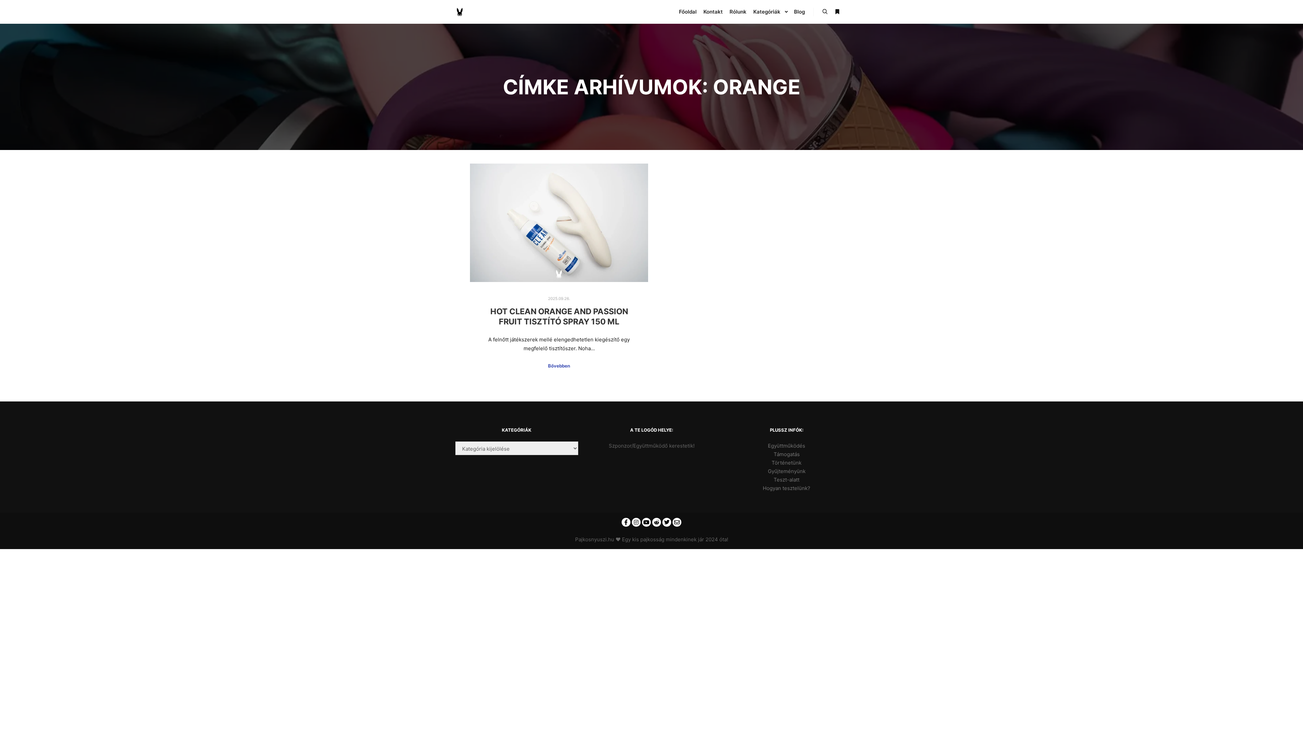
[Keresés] (825, 11)
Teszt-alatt (786, 479)
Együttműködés (786, 446)
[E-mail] (677, 522)
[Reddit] (656, 522)
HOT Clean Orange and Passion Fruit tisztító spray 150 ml (559, 316)
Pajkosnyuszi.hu (594, 539)
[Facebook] (626, 522)
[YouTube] (646, 522)
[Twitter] (666, 522)
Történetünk (786, 462)
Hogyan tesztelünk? (786, 488)
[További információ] (837, 11)
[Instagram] (636, 522)
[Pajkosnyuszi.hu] (460, 12)
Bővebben (559, 366)
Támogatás (787, 454)
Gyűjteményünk (787, 471)
